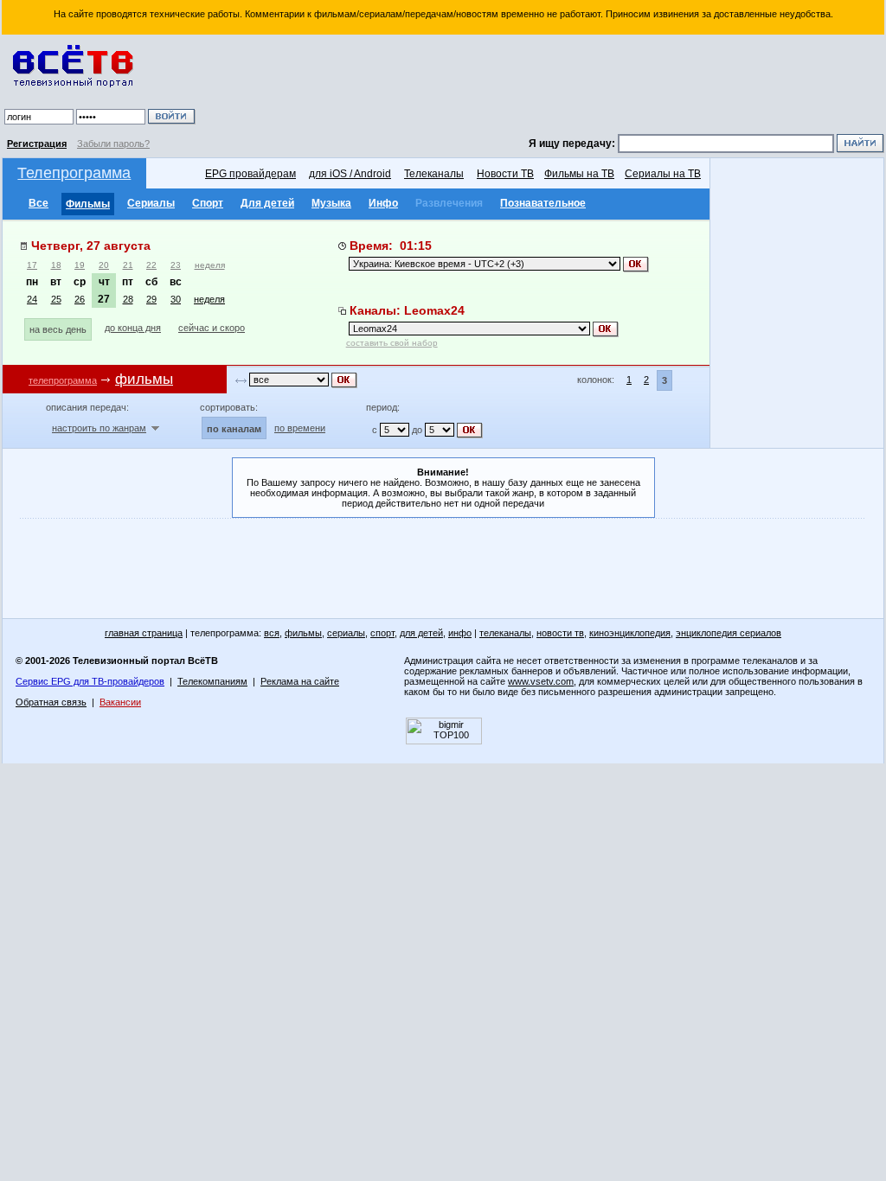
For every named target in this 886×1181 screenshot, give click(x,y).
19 (79, 265)
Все (38, 203)
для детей (421, 633)
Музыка (331, 203)
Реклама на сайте (299, 681)
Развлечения (449, 203)
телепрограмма (63, 380)
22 (151, 265)
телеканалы (505, 633)
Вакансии (120, 702)
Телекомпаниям (212, 681)
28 (128, 299)
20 (104, 265)
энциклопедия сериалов (728, 633)
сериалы (346, 633)
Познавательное (543, 203)
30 (175, 299)
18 (56, 265)
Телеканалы (434, 174)
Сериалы (151, 203)
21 (128, 265)
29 (151, 299)
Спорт (207, 203)
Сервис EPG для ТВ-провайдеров (90, 681)
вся (271, 633)
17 (32, 265)
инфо (460, 633)
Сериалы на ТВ (663, 174)
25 (56, 299)
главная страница (144, 633)
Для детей (267, 203)
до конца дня (133, 327)
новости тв (560, 633)
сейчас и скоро (211, 327)
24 (32, 299)
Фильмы (88, 204)
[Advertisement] (542, 86)
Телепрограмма (74, 173)
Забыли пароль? (113, 143)
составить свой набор (392, 343)
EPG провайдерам (250, 174)
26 (79, 299)
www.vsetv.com (541, 681)
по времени (299, 428)
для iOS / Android (350, 174)
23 (175, 265)
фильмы (303, 633)
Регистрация (37, 143)
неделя (210, 265)
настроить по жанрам (99, 428)
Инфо (383, 203)
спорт (382, 633)
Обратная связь (51, 702)
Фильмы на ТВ (579, 174)
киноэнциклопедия (630, 633)
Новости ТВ (505, 174)
